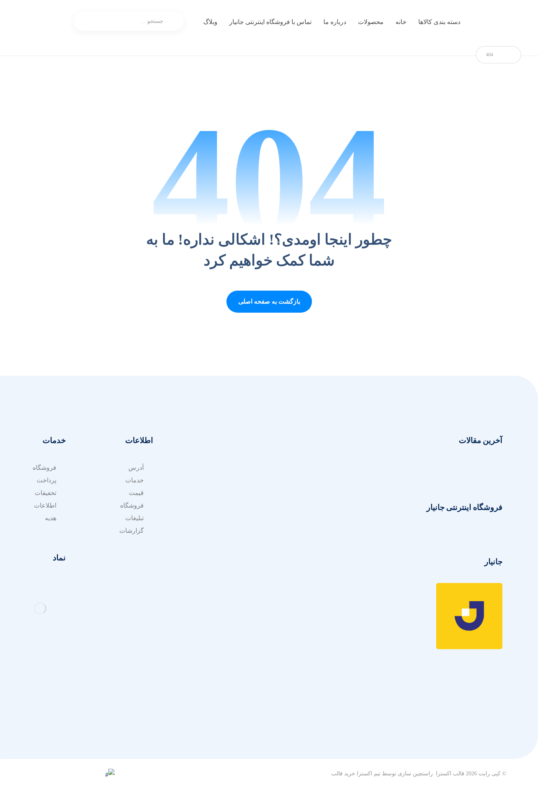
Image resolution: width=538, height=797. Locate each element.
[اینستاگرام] (479, 731)
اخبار (312, 492)
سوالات (221, 467)
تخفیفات (45, 492)
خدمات (309, 480)
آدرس (223, 518)
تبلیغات (134, 518)
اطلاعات (45, 505)
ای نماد (222, 505)
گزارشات (131, 530)
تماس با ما (304, 505)
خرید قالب (343, 774)
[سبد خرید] (54, 22)
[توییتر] (495, 731)
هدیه (50, 518)
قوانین (223, 492)
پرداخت (46, 480)
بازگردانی (219, 480)
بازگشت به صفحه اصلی (269, 301)
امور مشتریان (300, 467)
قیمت (136, 492)
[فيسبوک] (463, 731)
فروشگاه (132, 505)
